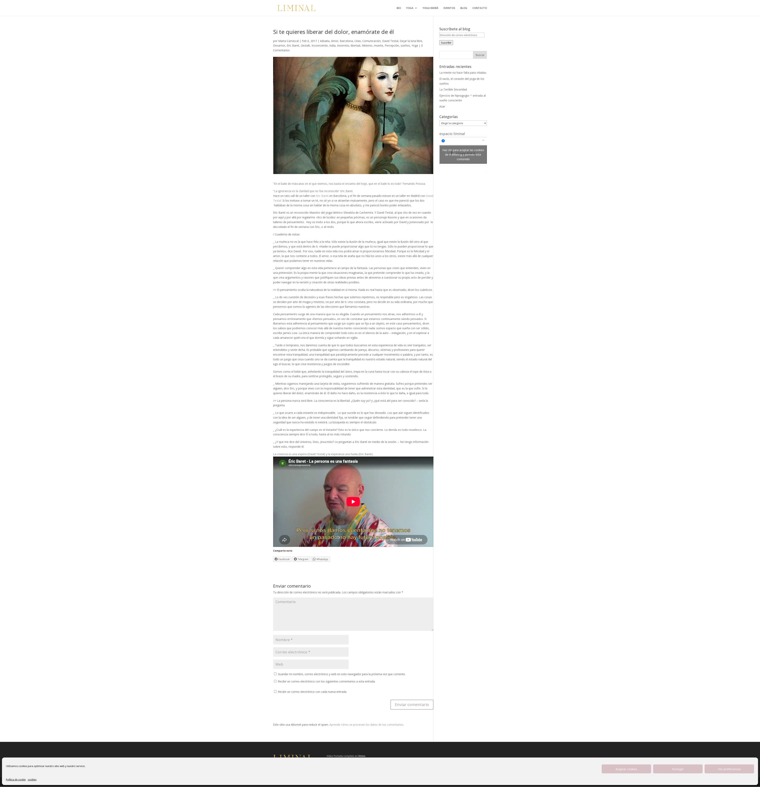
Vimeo (361, 756)
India (332, 45)
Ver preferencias (729, 769)
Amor (334, 41)
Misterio (367, 45)
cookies (32, 779)
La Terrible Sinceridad (453, 89)
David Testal (390, 41)
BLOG (463, 8)
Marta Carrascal (288, 41)
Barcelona (346, 41)
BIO (399, 8)
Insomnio (343, 45)
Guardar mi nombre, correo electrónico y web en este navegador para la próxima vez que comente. (342, 674)
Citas (357, 41)
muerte (378, 45)
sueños (405, 45)
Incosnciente (320, 45)
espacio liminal (452, 133)
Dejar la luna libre (411, 41)
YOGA (409, 8)
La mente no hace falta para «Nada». (463, 72)
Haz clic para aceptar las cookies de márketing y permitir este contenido (463, 154)
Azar (442, 106)
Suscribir (446, 42)
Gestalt (305, 45)
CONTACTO (479, 8)
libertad (355, 45)
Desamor (279, 45)
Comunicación (371, 41)
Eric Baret (293, 45)
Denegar (678, 769)
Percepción (392, 45)
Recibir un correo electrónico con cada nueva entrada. (312, 692)
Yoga (414, 45)
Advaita (325, 41)
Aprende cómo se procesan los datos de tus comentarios (366, 724)
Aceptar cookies (626, 769)
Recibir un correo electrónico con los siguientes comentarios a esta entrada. (326, 681)
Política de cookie (16, 779)
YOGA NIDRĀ (430, 8)
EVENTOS (449, 8)
